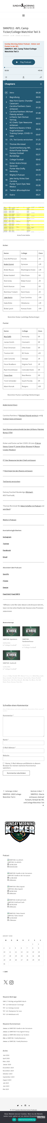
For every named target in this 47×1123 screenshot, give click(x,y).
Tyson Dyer (8, 375)
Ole (13, 35)
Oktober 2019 (7, 1074)
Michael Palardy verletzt (28, 415)
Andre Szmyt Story (10, 405)
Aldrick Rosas (36, 676)
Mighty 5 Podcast (9, 520)
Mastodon (29, 1106)
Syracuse (13, 682)
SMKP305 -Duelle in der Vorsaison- (18, 875)
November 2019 (8, 1071)
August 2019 (7, 1080)
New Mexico (32, 680)
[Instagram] (11, 982)
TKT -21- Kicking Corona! (11, 1008)
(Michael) (29, 492)
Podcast (23, 676)
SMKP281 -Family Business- (17, 1038)
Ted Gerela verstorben (11, 481)
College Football (12, 676)
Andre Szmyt (9, 264)
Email (5, 557)
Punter (8, 682)
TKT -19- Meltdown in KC (11, 1014)
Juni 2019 (6, 1086)
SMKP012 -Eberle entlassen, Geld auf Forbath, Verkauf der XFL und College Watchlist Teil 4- (34, 798)
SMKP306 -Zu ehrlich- (14, 862)
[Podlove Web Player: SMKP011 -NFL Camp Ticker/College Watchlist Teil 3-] (23, 120)
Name (6, 739)
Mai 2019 (6, 1089)
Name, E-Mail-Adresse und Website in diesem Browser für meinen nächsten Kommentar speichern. (21, 765)
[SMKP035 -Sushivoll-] (11, 655)
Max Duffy (7, 336)
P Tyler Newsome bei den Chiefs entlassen (19, 460)
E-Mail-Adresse (9, 747)
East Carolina (27, 678)
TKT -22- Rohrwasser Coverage (13, 1005)
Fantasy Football (36, 678)
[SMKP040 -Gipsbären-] (11, 631)
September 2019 (8, 1077)
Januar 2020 (7, 1064)
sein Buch (6, 509)
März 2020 (6, 1061)
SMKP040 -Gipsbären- (10, 639)
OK (14, 1120)
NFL (19, 676)
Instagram (7, 537)
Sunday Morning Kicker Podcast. (26, 1110)
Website (6, 755)
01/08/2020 (6, 35)
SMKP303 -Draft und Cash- (16, 902)
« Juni (5, 971)
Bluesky (21, 1106)
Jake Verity (8, 297)
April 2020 (6, 1058)
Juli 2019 (6, 1083)
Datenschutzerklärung (27, 1120)
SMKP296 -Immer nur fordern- (19, 1035)
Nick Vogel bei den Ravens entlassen (18, 471)
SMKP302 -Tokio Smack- (15, 916)
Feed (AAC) (7, 594)
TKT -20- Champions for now (12, 1011)
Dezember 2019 (8, 1068)
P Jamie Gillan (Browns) (23, 446)
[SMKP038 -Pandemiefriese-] (31, 631)
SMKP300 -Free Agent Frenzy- (19, 1032)
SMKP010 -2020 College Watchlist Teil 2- (12, 794)
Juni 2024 (6, 1055)
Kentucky (20, 680)
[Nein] (41, 1117)
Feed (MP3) (16, 594)
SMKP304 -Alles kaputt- (15, 889)
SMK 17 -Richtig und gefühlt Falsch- (14, 1001)
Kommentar (8, 715)
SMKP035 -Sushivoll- (9, 663)
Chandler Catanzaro (17, 678)
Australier (9, 678)
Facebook (7, 550)
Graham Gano (6, 680)
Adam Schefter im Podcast (31, 506)
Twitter (6, 543)
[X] (5, 982)
